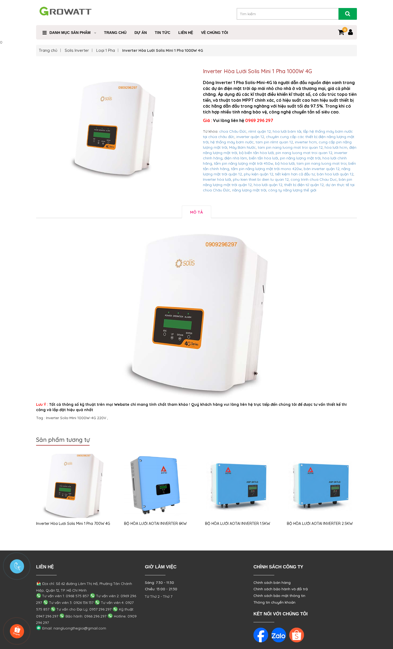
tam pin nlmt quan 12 (274, 142)
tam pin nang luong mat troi (321, 163)
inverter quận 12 (250, 136)
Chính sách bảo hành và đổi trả (280, 589)
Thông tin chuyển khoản (274, 602)
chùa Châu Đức (232, 131)
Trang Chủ (115, 32)
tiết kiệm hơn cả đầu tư (295, 174)
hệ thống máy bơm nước (232, 142)
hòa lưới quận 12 (268, 184)
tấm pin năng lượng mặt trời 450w (243, 163)
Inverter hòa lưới (217, 179)
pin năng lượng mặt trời (300, 158)
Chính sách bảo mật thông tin (279, 595)
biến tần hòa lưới (263, 158)
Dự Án (140, 32)
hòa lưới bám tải (287, 131)
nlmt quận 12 (259, 131)
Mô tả (196, 212)
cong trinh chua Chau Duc (314, 179)
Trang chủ (48, 50)
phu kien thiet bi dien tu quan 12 (261, 179)
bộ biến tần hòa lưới (256, 152)
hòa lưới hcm (336, 147)
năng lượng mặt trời (249, 190)
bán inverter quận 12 (322, 168)
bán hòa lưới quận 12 (335, 174)
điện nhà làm (235, 158)
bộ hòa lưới (285, 163)
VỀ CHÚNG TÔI (214, 32)
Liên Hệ (185, 32)
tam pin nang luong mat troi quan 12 (290, 147)
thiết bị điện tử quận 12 (304, 184)
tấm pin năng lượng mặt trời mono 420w (266, 168)
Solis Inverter (77, 50)
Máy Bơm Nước (242, 147)
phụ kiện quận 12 (258, 174)
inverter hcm (306, 142)
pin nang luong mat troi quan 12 (304, 152)
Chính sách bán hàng (272, 582)
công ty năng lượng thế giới (292, 190)
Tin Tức (162, 32)
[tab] (196, 212)
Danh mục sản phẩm (70, 32)
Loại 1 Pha (105, 50)
